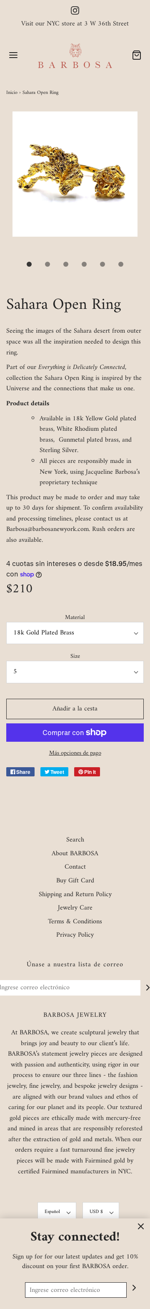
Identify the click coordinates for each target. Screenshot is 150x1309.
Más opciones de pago (75, 753)
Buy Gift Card (75, 881)
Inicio (12, 92)
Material (75, 617)
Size (75, 656)
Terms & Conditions (75, 922)
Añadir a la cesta (75, 709)
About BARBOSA (75, 854)
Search (75, 840)
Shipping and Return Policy (75, 895)
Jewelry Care (75, 908)
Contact (75, 867)
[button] (75, 183)
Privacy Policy (75, 935)
